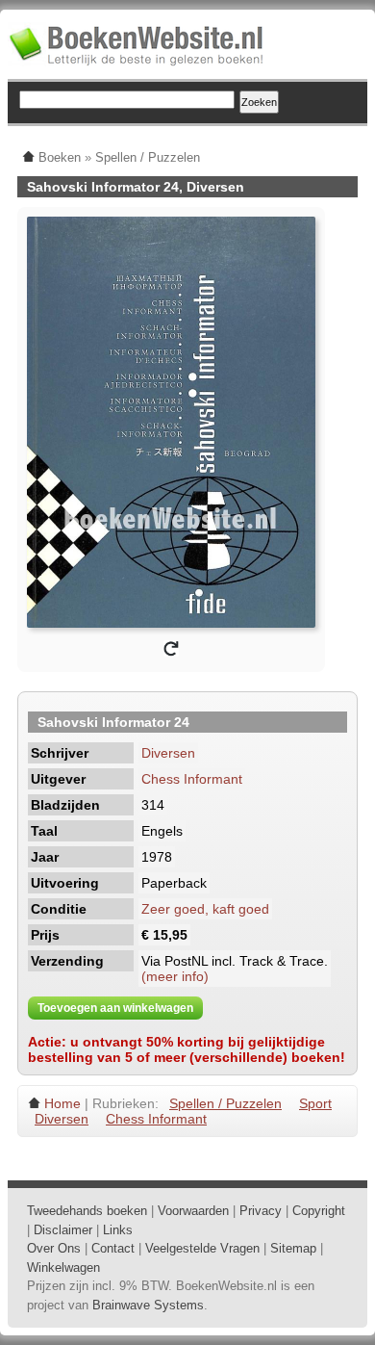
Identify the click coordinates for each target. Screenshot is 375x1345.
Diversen (168, 753)
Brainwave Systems (148, 1305)
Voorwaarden (193, 1210)
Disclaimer (63, 1230)
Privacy (260, 1210)
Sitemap (293, 1248)
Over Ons (54, 1248)
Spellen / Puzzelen (225, 1103)
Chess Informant (191, 779)
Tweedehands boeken (87, 1210)
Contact (113, 1248)
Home (62, 1103)
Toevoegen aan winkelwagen (115, 1008)
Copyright (318, 1210)
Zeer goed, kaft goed (205, 909)
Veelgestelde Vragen (202, 1248)
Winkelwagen (63, 1267)
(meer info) (175, 976)
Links (118, 1230)
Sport (315, 1103)
